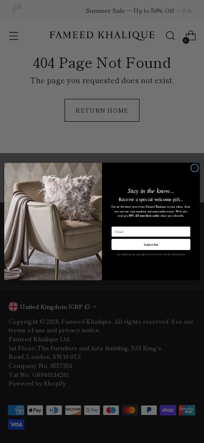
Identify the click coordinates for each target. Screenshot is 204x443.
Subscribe (151, 244)
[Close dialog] (194, 168)
